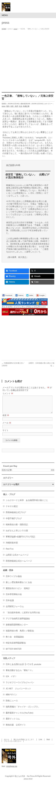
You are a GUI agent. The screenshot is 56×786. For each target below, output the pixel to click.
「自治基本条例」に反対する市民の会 (23, 612)
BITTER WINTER (13, 649)
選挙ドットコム (13, 719)
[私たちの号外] (6, 8)
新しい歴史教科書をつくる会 (19, 582)
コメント (7, 393)
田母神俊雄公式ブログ (16, 512)
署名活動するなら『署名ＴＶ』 (20, 670)
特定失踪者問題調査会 (16, 643)
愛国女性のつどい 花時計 (18, 588)
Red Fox (9, 549)
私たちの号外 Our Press (25, 776)
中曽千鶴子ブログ (14, 518)
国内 (7, 106)
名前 (5, 415)
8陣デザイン (11, 694)
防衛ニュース (12, 700)
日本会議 (10, 600)
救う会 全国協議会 (15, 637)
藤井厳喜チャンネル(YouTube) (19, 713)
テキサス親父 (12, 506)
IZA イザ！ (11, 676)
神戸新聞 (10, 165)
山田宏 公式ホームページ (17, 555)
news (3, 106)
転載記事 (26, 106)
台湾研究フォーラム (15, 606)
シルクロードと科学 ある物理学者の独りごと (27, 500)
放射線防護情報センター (17, 624)
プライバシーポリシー (12, 741)
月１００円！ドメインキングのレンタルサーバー (24, 307)
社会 (20, 106)
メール (6, 423)
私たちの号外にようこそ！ (24, 739)
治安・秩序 (14, 106)
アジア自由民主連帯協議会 (18, 618)
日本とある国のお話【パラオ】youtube (23, 664)
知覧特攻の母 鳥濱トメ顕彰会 (20, 631)
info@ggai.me (11, 766)
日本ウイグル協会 (14, 576)
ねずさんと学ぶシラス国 (17, 530)
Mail (48, 739)
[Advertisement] (28, 60)
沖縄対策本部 (12, 543)
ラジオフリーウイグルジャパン (20, 682)
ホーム (6, 739)
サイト (5, 430)
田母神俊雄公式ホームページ (19, 561)
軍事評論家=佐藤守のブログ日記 (20, 536)
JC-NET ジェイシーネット (18, 688)
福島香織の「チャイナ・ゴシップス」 (23, 707)
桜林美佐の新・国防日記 (17, 524)
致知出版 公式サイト (16, 725)
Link (40, 739)
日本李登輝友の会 (14, 594)
